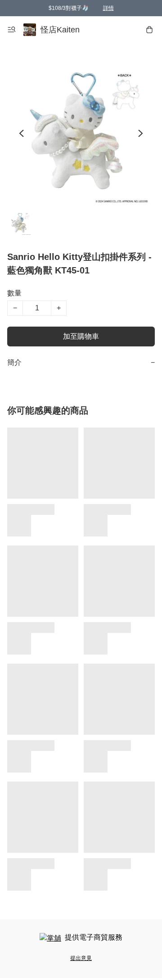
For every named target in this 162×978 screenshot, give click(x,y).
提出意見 (81, 958)
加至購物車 (81, 336)
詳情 (108, 8)
